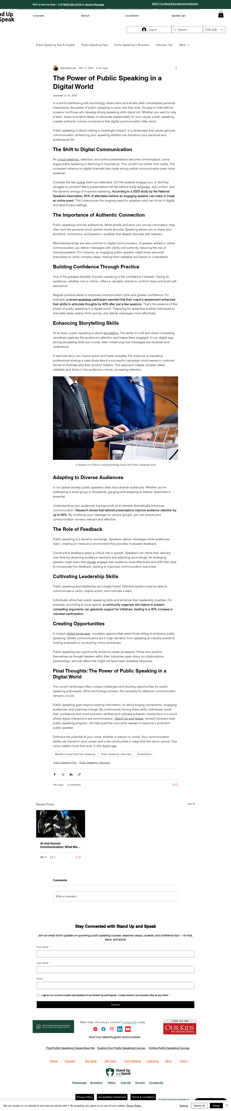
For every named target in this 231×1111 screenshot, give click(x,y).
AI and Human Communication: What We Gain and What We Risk (58, 845)
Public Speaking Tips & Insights (55, 45)
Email (40, 978)
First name (43, 947)
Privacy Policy (133, 1105)
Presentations (144, 754)
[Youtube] (128, 1029)
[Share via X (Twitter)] (62, 774)
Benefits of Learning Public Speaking (75, 754)
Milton (112, 1082)
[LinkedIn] (119, 1029)
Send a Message (94, 4)
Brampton (96, 1082)
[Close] (227, 1105)
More (182, 45)
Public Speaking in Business (131, 45)
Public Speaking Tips (95, 45)
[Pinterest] (95, 1029)
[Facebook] (103, 1029)
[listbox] (214, 29)
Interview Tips (164, 45)
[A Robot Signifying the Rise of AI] (60, 824)
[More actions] (176, 68)
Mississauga (79, 1082)
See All (191, 803)
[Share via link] (79, 774)
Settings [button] (184, 1105)
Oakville (126, 1082)
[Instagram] (111, 1029)
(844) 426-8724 (72, 4)
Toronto (140, 1082)
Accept (216, 1105)
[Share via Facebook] (54, 774)
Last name (43, 962)
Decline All (199, 1105)
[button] (38, 14)
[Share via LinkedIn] (71, 774)
